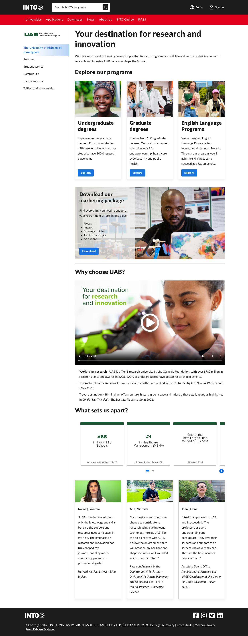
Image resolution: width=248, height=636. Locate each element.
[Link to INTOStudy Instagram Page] (204, 615)
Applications (54, 19)
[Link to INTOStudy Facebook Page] (196, 615)
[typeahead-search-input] (105, 7)
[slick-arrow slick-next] (221, 471)
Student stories (33, 66)
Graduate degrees (141, 126)
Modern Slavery (205, 625)
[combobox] (81, 7)
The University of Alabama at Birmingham (42, 50)
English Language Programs (201, 126)
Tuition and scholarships (39, 88)
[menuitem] (33, 20)
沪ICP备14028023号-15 (137, 625)
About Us (105, 19)
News (91, 19)
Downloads (75, 19)
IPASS (142, 19)
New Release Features (40, 629)
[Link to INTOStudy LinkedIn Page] (220, 615)
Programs (29, 59)
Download (89, 251)
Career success (33, 81)
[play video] (150, 322)
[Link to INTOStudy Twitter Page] (212, 615)
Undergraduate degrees (96, 126)
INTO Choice (125, 19)
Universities (33, 19)
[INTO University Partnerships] (35, 615)
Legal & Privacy (164, 625)
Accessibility (184, 625)
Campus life (31, 74)
